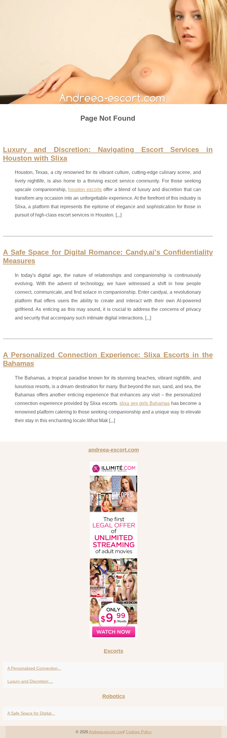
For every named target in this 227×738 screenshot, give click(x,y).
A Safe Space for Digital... (31, 713)
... (118, 214)
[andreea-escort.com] (113, 52)
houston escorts (85, 189)
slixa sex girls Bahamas (144, 403)
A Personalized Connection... (34, 668)
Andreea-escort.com (106, 732)
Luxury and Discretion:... (30, 681)
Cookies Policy (139, 732)
